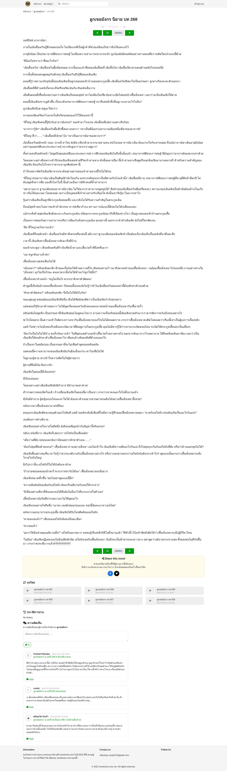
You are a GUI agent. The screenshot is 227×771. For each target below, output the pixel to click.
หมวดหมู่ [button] (48, 4)
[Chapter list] (107, 33)
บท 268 (50, 11)
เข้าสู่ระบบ (199, 4)
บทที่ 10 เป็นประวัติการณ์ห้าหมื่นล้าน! (64, 720)
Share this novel (115, 558)
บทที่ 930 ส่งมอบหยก (56, 691)
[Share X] (116, 573)
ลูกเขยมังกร (39, 11)
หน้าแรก (38, 4)
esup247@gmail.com (119, 755)
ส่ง (28, 645)
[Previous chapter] (97, 33)
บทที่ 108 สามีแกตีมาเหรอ (59, 657)
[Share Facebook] (110, 573)
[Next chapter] (129, 33)
